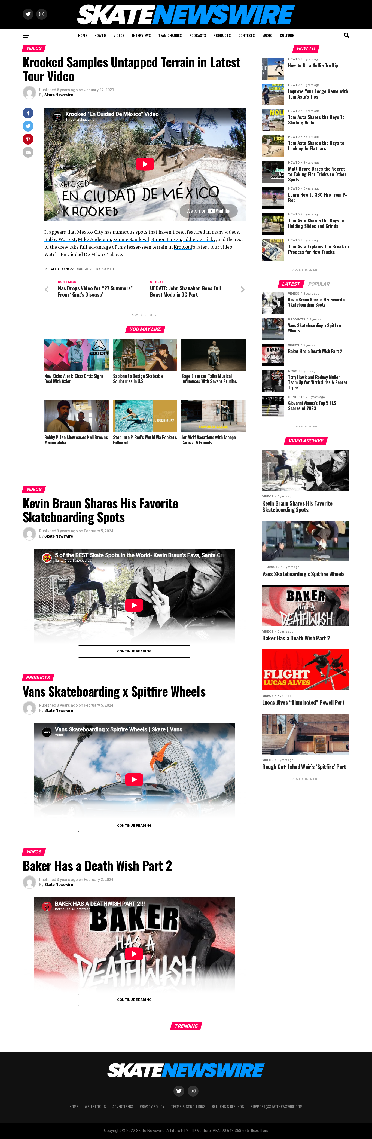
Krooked (183, 247)
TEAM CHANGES (170, 35)
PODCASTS (197, 35)
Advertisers (122, 1106)
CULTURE (287, 35)
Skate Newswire (58, 95)
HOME (82, 35)
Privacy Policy (152, 1106)
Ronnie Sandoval (131, 239)
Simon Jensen (166, 239)
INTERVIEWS (141, 35)
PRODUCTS (222, 35)
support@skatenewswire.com (277, 1106)
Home (73, 1106)
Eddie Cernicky (199, 239)
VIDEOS (119, 35)
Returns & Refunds (228, 1106)
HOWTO (100, 35)
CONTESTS (246, 35)
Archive (86, 269)
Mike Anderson (94, 239)
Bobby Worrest (60, 239)
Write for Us (95, 1106)
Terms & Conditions (188, 1106)
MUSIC (267, 35)
